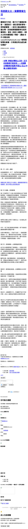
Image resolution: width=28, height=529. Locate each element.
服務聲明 (16, 508)
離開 (8, 526)
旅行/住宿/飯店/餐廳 (14, 372)
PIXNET (6, 507)
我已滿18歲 (3, 526)
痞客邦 (15, 366)
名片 (4, 54)
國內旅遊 (11, 370)
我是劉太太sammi (5, 358)
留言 (18, 366)
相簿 (4, 51)
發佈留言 (3, 386)
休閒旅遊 (12, 48)
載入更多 (3, 377)
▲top (2, 375)
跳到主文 (3, 18)
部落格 (5, 53)
